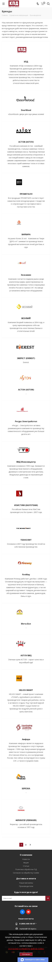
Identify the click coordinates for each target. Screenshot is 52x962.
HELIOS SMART (26, 690)
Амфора (26, 739)
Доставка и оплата (26, 878)
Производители (26, 886)
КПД (26, 61)
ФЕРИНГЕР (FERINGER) (26, 820)
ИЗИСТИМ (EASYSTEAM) (26, 505)
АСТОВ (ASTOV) (26, 142)
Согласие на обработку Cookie (26, 872)
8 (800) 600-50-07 (27, 923)
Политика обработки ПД (26, 869)
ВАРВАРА (26, 234)
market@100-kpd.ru (28, 928)
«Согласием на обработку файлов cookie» (26, 948)
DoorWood (26, 110)
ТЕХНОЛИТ (26, 540)
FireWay (26, 574)
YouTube (28, 911)
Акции (26, 862)
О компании (26, 855)
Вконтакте (22, 911)
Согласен (26, 954)
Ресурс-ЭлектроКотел (26, 421)
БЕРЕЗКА (26, 788)
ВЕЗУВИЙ (26, 318)
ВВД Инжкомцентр (26, 462)
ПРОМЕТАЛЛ (26, 194)
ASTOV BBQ (26, 655)
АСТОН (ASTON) (26, 389)
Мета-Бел (26, 623)
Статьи (26, 866)
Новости (26, 859)
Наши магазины (26, 883)
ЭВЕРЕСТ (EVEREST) (26, 358)
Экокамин (26, 275)
